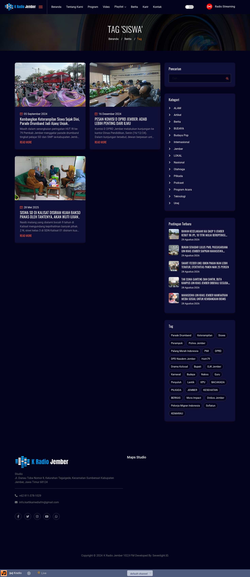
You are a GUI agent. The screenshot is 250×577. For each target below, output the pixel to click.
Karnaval (176, 374)
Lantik (190, 382)
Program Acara (183, 189)
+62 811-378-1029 (30, 495)
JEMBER (192, 390)
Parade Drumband (181, 335)
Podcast (179, 182)
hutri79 (206, 358)
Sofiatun (210, 405)
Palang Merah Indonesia (184, 351)
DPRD (218, 351)
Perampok (177, 343)
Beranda (56, 6)
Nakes (205, 374)
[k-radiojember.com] (20, 7)
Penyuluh (176, 382)
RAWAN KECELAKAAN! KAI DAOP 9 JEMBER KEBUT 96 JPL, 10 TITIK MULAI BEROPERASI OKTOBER (203, 235)
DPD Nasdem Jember (183, 358)
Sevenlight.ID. (161, 555)
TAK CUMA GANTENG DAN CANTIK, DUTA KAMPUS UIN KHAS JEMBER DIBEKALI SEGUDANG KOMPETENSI (206, 283)
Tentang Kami (74, 6)
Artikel (177, 115)
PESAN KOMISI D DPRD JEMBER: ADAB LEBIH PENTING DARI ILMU (121, 121)
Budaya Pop (181, 135)
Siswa (221, 335)
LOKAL (178, 155)
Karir (145, 6)
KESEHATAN (210, 390)
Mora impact (194, 397)
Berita (134, 6)
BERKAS (175, 397)
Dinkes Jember (215, 397)
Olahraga (179, 169)
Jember (178, 148)
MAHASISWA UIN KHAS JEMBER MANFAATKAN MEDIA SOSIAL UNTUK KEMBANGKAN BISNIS (204, 297)
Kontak (157, 6)
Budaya (191, 374)
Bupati (197, 366)
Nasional (179, 162)
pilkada (178, 176)
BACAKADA (218, 382)
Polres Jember (197, 343)
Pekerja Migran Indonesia (185, 405)
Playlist (119, 6)
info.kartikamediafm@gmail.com (39, 502)
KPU (203, 382)
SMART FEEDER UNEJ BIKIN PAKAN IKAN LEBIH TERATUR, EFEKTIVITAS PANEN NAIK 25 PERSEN (205, 265)
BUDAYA (179, 128)
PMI (206, 351)
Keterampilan (204, 335)
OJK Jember (214, 366)
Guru (217, 374)
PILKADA (176, 390)
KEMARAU (177, 413)
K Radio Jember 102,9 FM (119, 555)
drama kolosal (179, 366)
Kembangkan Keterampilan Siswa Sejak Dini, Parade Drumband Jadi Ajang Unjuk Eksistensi (50, 123)
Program (93, 6)
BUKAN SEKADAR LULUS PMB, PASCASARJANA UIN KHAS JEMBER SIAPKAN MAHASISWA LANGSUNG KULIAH (204, 251)
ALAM (177, 108)
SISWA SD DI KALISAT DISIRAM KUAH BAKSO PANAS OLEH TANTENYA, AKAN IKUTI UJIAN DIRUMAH (50, 216)
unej (176, 203)
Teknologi (180, 196)
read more (26, 142)
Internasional (181, 142)
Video (106, 6)
